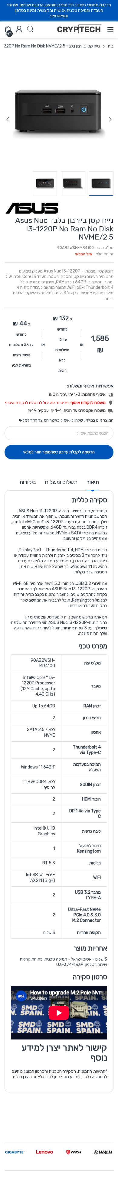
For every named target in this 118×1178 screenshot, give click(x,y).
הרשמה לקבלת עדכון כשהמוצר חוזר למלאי (59, 452)
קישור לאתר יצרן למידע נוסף (64, 1052)
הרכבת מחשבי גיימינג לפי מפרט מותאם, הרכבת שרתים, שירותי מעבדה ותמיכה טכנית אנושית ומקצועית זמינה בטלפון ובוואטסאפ (59, 10)
